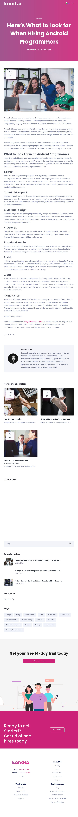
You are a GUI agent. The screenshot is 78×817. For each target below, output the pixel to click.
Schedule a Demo (21, 795)
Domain (40, 620)
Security (51, 620)
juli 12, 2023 (19, 563)
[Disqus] (39, 509)
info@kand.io (24, 769)
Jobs (41, 615)
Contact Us (57, 777)
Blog (57, 788)
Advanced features (13, 625)
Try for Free (57, 730)
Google (8, 615)
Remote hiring (27, 620)
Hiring (18, 615)
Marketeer (51, 615)
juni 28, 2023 (19, 584)
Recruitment (29, 615)
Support (21, 799)
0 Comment (46, 50)
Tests (57, 769)
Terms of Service (57, 802)
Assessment (50, 625)
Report (27, 625)
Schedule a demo (39, 661)
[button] (67, 3)
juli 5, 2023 (19, 573)
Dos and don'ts (11, 620)
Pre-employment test (14, 630)
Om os (57, 780)
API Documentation (57, 791)
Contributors (57, 773)
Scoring (37, 625)
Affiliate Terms (57, 795)
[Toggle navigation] (72, 3)
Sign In (20, 788)
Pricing (57, 766)
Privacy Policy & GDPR (57, 799)
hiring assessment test (33, 321)
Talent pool (65, 615)
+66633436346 (24, 773)
